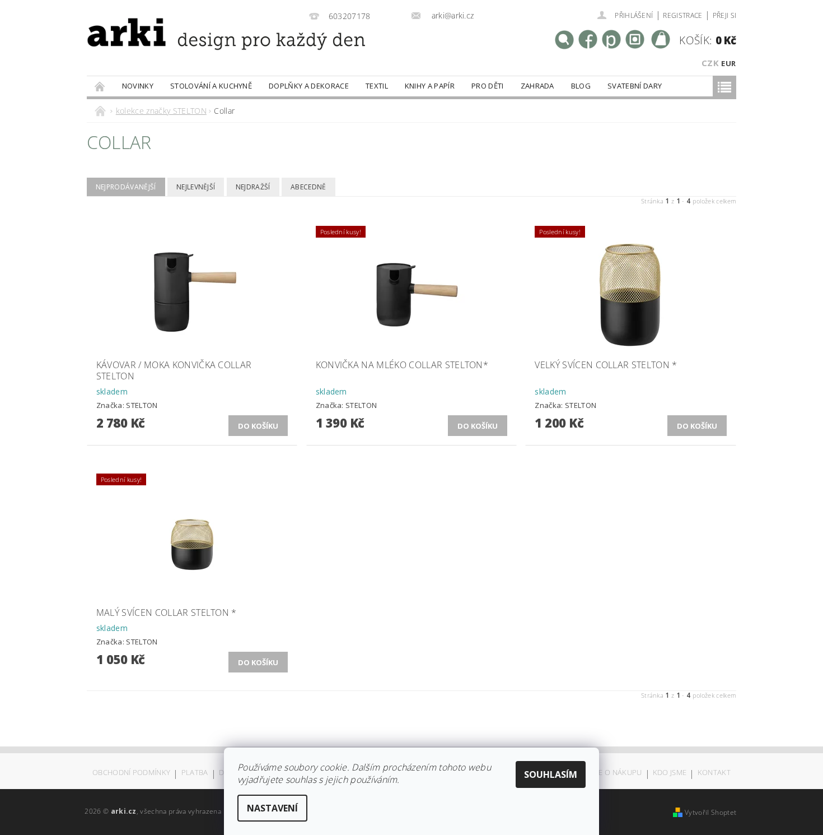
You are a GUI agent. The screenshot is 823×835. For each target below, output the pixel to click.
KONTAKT (714, 773)
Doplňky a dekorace (309, 86)
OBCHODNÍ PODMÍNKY (131, 773)
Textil (377, 86)
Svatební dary (634, 86)
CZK (710, 62)
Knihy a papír (430, 86)
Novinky (137, 86)
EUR (728, 63)
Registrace (682, 15)
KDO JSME (670, 773)
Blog (581, 86)
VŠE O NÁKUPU (616, 773)
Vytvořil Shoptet (710, 812)
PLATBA (194, 773)
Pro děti (487, 86)
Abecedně (308, 187)
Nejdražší (253, 187)
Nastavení (272, 808)
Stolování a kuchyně (211, 86)
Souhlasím (550, 774)
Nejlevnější (196, 187)
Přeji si (725, 15)
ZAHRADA (537, 86)
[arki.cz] (189, 48)
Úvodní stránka (100, 86)
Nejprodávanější (126, 187)
